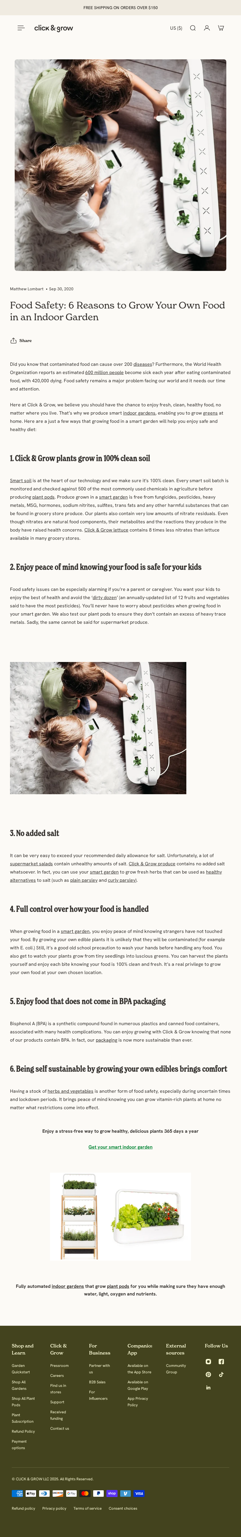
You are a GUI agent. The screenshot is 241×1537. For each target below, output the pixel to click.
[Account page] (207, 27)
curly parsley (121, 880)
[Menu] (20, 27)
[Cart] (221, 27)
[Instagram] (208, 1361)
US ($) (176, 28)
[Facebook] (221, 1361)
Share (25, 340)
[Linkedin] (208, 1387)
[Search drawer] (193, 27)
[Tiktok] (221, 1374)
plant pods (43, 497)
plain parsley (84, 880)
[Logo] (53, 28)
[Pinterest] (208, 1374)
